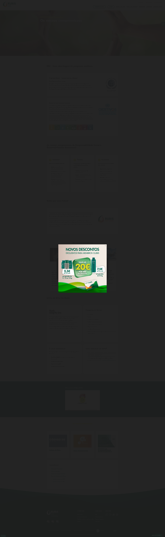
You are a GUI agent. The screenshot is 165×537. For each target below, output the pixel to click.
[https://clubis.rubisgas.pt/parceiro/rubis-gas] (82, 268)
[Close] (105, 245)
